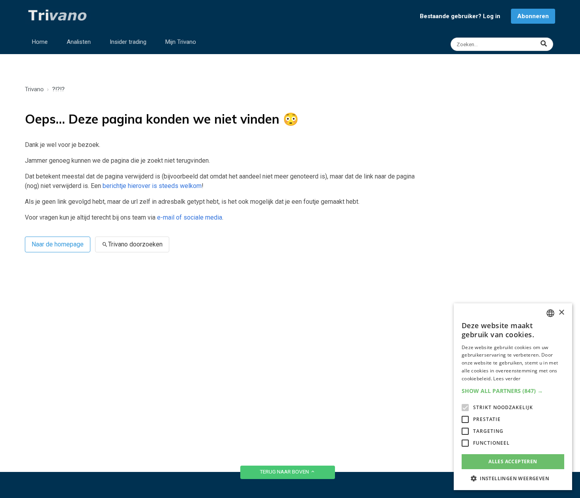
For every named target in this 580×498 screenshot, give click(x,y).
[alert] (513, 396)
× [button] (561, 313)
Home (40, 41)
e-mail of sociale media (189, 217)
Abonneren (533, 16)
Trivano (34, 89)
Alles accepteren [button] (512, 461)
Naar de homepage (58, 244)
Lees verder (506, 378)
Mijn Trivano (180, 41)
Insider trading (128, 41)
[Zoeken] (503, 44)
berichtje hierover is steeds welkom (152, 186)
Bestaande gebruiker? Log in (460, 16)
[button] (513, 391)
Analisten (79, 41)
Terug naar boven (285, 471)
